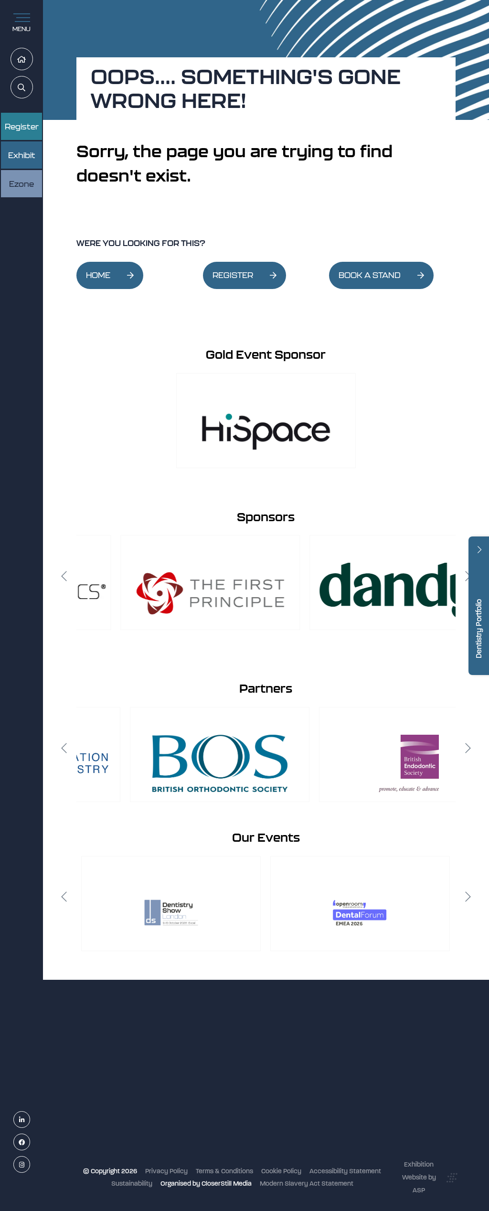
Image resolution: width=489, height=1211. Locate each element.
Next (468, 576)
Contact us (219, 1129)
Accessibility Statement (345, 1171)
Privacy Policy (166, 1171)
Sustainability (131, 1183)
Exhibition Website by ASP (419, 1177)
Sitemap (215, 1155)
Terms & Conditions (224, 1171)
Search (32, 87)
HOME (98, 275)
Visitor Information (230, 1053)
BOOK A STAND (370, 275)
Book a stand (222, 1091)
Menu (21, 29)
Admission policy (228, 1104)
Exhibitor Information (234, 1065)
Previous (64, 576)
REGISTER (233, 275)
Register (22, 126)
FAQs (210, 1117)
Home (32, 59)
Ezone (21, 184)
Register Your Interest (235, 1078)
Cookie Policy (281, 1171)
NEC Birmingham (355, 1048)
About (212, 1142)
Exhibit (21, 155)
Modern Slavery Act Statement (306, 1183)
